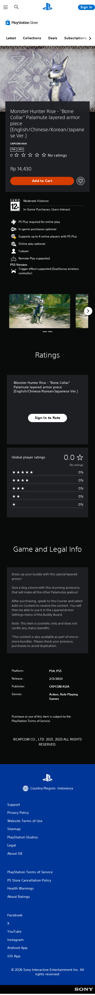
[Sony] (84, 993)
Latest (11, 38)
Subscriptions (75, 38)
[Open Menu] (5, 7)
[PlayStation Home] (47, 7)
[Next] (88, 311)
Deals (52, 38)
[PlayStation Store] (22, 22)
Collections (32, 38)
